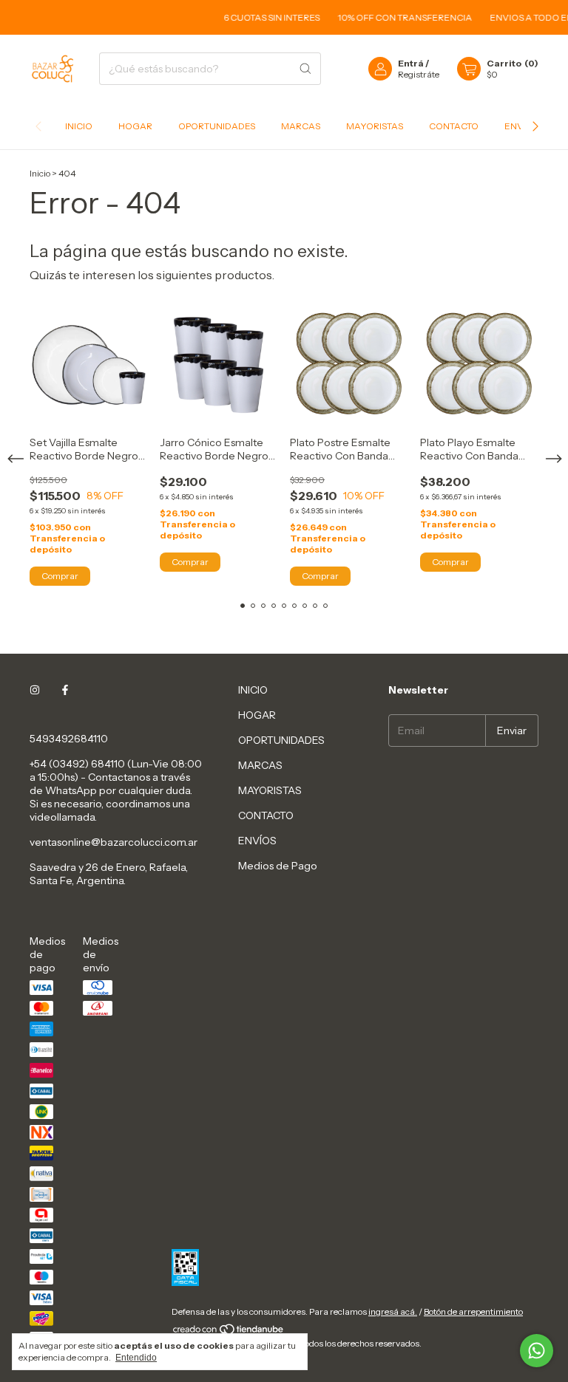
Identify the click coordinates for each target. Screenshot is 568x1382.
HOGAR (135, 125)
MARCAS (300, 125)
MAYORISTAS (374, 125)
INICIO (78, 125)
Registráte (418, 74)
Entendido (136, 1357)
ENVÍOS (257, 840)
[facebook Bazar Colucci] (65, 690)
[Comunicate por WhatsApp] (536, 1350)
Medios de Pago (277, 865)
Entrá (411, 63)
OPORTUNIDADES (216, 125)
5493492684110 (69, 738)
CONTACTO (454, 125)
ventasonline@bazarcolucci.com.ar (113, 842)
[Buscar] (305, 68)
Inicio (40, 173)
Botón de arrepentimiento (473, 1311)
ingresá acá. (392, 1311)
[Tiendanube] (229, 1332)
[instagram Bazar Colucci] (35, 690)
